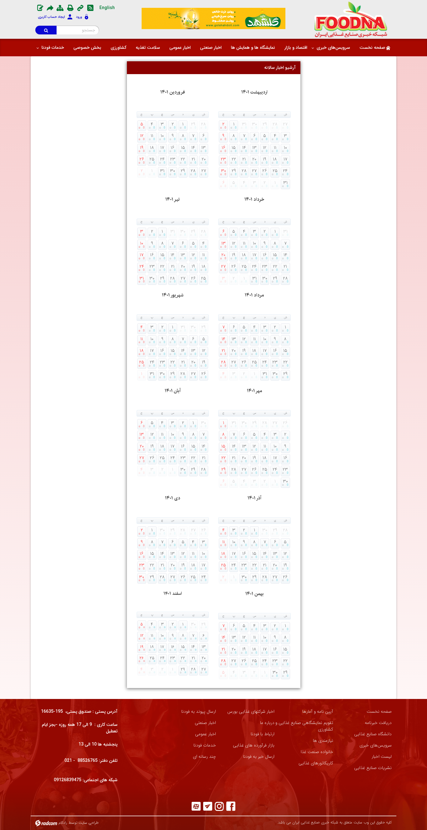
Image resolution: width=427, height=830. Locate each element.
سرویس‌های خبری (375, 745)
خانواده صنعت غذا (317, 752)
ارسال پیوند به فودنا (198, 711)
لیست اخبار (382, 756)
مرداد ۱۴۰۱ (254, 295)
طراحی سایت (88, 823)
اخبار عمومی (205, 734)
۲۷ (203, 170)
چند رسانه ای (204, 756)
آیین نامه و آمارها (317, 711)
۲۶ (141, 159)
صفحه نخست (379, 711)
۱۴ (193, 147)
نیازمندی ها (323, 740)
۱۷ (162, 147)
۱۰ (162, 135)
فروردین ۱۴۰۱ (172, 92)
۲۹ (183, 170)
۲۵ (151, 159)
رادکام (62, 823)
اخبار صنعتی (205, 723)
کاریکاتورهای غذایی (316, 763)
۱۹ (141, 147)
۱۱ (152, 135)
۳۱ (162, 170)
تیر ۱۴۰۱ (172, 199)
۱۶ (172, 147)
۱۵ (183, 147)
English (107, 7)
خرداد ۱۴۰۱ (254, 199)
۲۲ (183, 159)
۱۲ (141, 135)
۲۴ (162, 159)
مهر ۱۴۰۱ (254, 391)
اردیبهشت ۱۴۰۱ (254, 92)
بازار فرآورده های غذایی (253, 745)
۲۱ (193, 159)
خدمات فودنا (204, 745)
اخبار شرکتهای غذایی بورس (250, 711)
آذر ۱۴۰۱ (254, 498)
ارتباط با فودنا (262, 734)
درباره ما (267, 723)
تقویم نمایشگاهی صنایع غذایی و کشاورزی (304, 726)
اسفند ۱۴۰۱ (172, 593)
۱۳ (203, 147)
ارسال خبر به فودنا (258, 756)
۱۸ (152, 147)
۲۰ (204, 159)
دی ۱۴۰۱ (172, 498)
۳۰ (172, 170)
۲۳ (172, 159)
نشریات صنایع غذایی (373, 768)
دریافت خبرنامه (378, 723)
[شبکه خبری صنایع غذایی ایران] (350, 19)
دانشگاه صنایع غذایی (373, 734)
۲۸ (193, 170)
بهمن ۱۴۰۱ (254, 594)
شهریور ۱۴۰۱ (172, 295)
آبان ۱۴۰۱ (173, 391)
